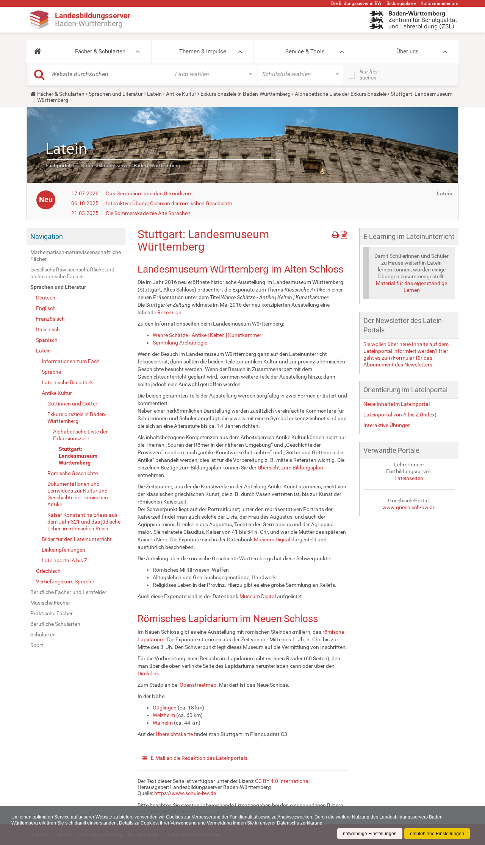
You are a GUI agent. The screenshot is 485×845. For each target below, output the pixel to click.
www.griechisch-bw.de (408, 507)
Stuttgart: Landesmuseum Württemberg (78, 456)
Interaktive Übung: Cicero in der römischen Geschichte (169, 203)
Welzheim (164, 715)
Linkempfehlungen (63, 550)
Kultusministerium (439, 3)
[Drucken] (336, 233)
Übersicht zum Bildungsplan (290, 468)
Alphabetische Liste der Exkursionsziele (340, 94)
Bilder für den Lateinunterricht (77, 539)
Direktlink (148, 673)
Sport (36, 645)
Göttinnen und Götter (72, 404)
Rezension (169, 312)
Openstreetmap (198, 685)
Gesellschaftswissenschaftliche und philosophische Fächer (72, 273)
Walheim (163, 723)
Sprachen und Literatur (116, 94)
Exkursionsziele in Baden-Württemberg (245, 94)
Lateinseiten (408, 478)
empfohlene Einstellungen (437, 833)
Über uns (407, 51)
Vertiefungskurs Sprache (65, 581)
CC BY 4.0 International (282, 781)
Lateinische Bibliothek (67, 382)
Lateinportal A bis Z (64, 560)
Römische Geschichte (72, 473)
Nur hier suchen (369, 75)
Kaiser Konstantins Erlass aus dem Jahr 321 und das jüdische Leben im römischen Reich (83, 522)
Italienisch (48, 329)
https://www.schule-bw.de (185, 793)
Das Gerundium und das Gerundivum (149, 193)
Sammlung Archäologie (180, 343)
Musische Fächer (50, 603)
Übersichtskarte (174, 734)
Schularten (43, 634)
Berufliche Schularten (55, 624)
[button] (37, 51)
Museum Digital (272, 539)
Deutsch (45, 298)
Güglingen (165, 708)
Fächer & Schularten (100, 51)
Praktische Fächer (51, 613)
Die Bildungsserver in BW (356, 3)
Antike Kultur (181, 94)
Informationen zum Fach (71, 361)
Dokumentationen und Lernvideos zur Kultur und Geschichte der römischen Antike (77, 494)
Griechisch (48, 571)
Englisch (46, 308)
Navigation (46, 236)
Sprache (51, 372)
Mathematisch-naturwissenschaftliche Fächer (75, 255)
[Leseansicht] (344, 233)
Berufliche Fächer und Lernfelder (68, 592)
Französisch (50, 319)
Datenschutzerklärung (299, 823)
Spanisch (47, 340)
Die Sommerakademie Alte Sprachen (148, 213)
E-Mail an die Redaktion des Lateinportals (199, 758)
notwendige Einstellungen (370, 833)
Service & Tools (305, 51)
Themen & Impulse (202, 51)
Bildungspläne (401, 3)
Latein (154, 94)
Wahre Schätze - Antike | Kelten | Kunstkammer (207, 335)
